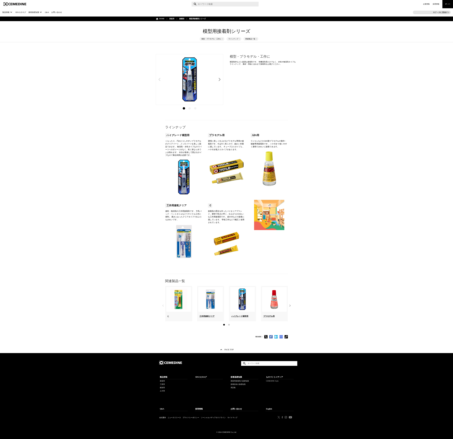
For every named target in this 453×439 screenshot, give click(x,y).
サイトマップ (232, 417)
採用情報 (436, 4)
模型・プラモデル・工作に (211, 39)
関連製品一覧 (250, 39)
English (269, 409)
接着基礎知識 (236, 377)
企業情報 (426, 4)
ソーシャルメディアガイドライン (213, 417)
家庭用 (171, 19)
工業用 (162, 384)
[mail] (281, 338)
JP (447, 4)
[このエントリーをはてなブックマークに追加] (276, 338)
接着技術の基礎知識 (238, 384)
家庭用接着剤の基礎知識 (240, 381)
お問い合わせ (56, 12)
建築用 (162, 387)
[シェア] (271, 338)
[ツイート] (266, 338)
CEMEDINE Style (272, 381)
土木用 (162, 391)
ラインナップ (233, 39)
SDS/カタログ (20, 12)
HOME (161, 19)
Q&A (47, 12)
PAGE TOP (229, 350)
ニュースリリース (174, 417)
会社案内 (162, 417)
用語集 (233, 387)
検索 (194, 4)
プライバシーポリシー (191, 417)
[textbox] (225, 4)
